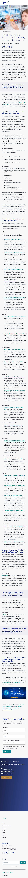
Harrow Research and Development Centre (14, 252)
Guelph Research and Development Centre (14, 239)
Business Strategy (6, 31)
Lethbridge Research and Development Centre (15, 333)
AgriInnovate (22, 102)
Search (23, 862)
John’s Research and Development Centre (14, 425)
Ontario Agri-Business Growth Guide (12, 682)
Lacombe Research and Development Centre (14, 316)
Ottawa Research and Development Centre (14, 297)
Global (4, 872)
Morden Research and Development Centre (14, 390)
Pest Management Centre (10, 281)
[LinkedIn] (5, 47)
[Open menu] (25, 2)
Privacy (10, 872)
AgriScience (6, 104)
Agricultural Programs (12, 704)
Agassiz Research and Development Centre (14, 349)
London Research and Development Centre (14, 269)
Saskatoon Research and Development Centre (15, 526)
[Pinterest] (9, 47)
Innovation (20, 706)
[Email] (12, 47)
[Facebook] (7, 47)
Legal (7, 872)
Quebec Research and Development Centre (14, 475)
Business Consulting (12, 706)
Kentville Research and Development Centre (14, 440)
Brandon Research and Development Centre (14, 376)
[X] (3, 47)
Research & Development (8, 708)
